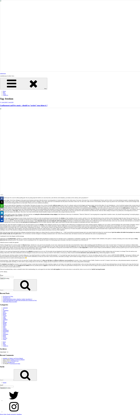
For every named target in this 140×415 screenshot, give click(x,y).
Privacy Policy (3, 414)
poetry (4, 332)
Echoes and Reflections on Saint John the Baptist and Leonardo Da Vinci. (20, 300)
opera (4, 327)
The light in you (6, 297)
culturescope (3, 73)
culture (4, 318)
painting (5, 329)
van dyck (5, 338)
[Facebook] (2, 198)
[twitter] (14, 400)
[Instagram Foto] (14, 411)
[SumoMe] (2, 220)
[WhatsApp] (2, 206)
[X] (2, 202)
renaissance (5, 334)
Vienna (4, 339)
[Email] (2, 209)
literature (5, 322)
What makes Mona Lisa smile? (10, 301)
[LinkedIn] (2, 213)
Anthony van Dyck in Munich (16, 358)
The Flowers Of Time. (8, 296)
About (4, 93)
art (3, 309)
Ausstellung (5, 310)
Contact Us (5, 95)
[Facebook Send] (2, 216)
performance (6, 330)
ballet (4, 311)
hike (4, 321)
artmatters (5, 358)
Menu (45, 88)
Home (4, 91)
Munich (4, 325)
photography (6, 331)
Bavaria (4, 313)
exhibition (5, 319)
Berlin (4, 314)
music (4, 326)
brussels (5, 315)
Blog (4, 92)
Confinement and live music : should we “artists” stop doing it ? (23, 105)
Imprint (4, 382)
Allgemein (5, 307)
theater (4, 335)
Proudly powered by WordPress (14, 414)
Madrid (4, 323)
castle (4, 317)
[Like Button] (0, 274)
